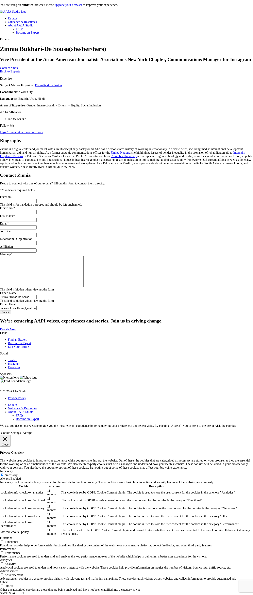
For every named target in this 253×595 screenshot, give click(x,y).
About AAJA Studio (20, 25)
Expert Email (8, 304)
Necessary (11, 475)
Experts (12, 18)
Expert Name (8, 293)
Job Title (5, 231)
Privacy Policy (17, 398)
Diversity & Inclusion (48, 85)
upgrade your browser (68, 5)
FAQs (19, 29)
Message (6, 254)
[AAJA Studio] (13, 11)
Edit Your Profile (18, 346)
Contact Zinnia (9, 68)
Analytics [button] (6, 560)
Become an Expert (27, 32)
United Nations (120, 152)
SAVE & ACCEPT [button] (12, 593)
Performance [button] (8, 549)
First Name (7, 208)
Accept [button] (27, 432)
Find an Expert (17, 339)
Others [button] (4, 582)
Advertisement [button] (9, 571)
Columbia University (124, 156)
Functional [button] (6, 538)
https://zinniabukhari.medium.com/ (21, 132)
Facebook (6, 196)
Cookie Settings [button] (11, 432)
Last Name (7, 215)
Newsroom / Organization (16, 239)
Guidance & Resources (22, 21)
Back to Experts (10, 71)
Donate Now (8, 329)
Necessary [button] (6, 471)
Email (4, 223)
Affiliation (6, 246)
